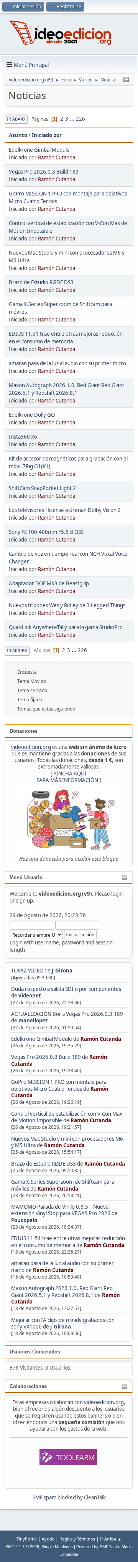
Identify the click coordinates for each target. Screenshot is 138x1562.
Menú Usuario (26, 877)
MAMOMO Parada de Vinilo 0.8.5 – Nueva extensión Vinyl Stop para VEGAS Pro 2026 (60, 1210)
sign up (24, 900)
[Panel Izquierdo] (126, 80)
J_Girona (62, 970)
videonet (29, 995)
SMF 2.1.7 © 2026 (22, 1546)
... (73, 118)
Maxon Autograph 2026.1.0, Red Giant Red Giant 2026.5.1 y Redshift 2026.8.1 (62, 1291)
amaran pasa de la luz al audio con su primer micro (67, 363)
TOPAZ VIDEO (27, 970)
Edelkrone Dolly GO (32, 414)
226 (80, 118)
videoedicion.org (31, 747)
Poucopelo (24, 1220)
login (117, 893)
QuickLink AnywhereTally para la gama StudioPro (66, 627)
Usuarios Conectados (35, 1352)
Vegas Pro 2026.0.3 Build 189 (46, 1056)
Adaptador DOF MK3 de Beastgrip (49, 583)
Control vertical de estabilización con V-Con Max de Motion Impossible (66, 1117)
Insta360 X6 (23, 436)
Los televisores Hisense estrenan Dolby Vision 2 (65, 510)
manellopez (33, 1020)
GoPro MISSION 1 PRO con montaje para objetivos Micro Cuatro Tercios (59, 1085)
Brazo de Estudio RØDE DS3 (43, 1163)
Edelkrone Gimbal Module (41, 1038)
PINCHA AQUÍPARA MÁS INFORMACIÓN (67, 776)
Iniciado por (47, 135)
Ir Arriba (17, 650)
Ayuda (48, 1539)
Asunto (18, 135)
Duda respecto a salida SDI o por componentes (66, 989)
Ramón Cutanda (100, 1038)
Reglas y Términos (77, 1539)
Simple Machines (57, 1546)
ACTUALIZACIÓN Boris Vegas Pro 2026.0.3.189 (67, 1013)
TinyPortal (26, 1539)
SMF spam (44, 1497)
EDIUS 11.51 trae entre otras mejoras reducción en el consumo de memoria (68, 1241)
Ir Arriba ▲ (111, 1539)
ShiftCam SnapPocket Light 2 (42, 488)
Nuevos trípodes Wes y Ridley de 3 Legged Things (67, 605)
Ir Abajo (16, 119)
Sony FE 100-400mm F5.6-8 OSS (46, 531)
